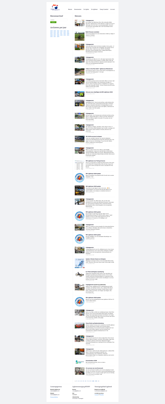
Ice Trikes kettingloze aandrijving (95, 271)
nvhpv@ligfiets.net (76, 390)
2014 (51, 33)
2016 (64, 32)
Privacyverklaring (54, 397)
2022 (64, 30)
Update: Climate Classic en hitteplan (96, 259)
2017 (61, 32)
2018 (58, 32)
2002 (51, 36)
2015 (68, 32)
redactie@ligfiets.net (54, 390)
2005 (61, 35)
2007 (55, 35)
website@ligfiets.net (54, 394)
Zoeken (53, 22)
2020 (51, 32)
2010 (64, 33)
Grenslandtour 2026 (91, 360)
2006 (58, 35)
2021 (68, 30)
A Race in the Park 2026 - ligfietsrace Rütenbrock (99, 68)
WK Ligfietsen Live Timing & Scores (95, 161)
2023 (61, 30)
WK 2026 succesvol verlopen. (94, 136)
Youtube (96, 394)
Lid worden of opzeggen (77, 398)
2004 (64, 35)
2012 (58, 33)
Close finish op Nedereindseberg (95, 323)
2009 (68, 33)
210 (96, 381)
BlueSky (102, 394)
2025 (55, 30)
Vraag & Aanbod (104, 9)
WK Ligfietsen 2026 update (93, 173)
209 (93, 381)
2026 (51, 30)
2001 (55, 36)
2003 (68, 35)
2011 (61, 33)
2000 (58, 36)
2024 (58, 30)
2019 (55, 32)
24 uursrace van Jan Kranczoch (94, 368)
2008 (51, 35)
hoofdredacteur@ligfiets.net (101, 390)
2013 (55, 33)
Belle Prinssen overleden (92, 32)
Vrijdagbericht (90, 20)
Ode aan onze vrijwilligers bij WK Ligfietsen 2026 (99, 92)
